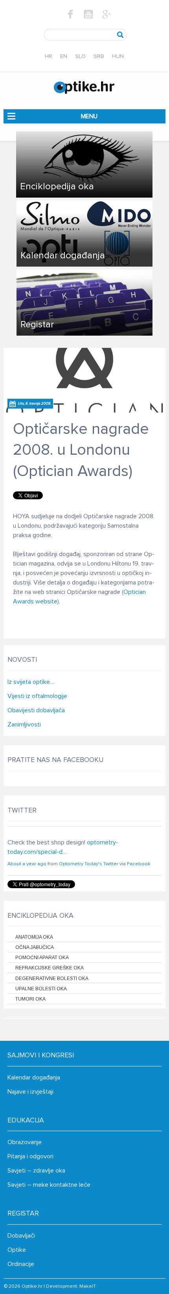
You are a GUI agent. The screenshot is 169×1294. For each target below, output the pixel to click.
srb (99, 56)
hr (48, 56)
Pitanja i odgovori (30, 1156)
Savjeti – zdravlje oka (36, 1170)
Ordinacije (20, 1264)
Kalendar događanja (33, 1077)
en (63, 56)
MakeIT (87, 1286)
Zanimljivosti (24, 724)
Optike (16, 1250)
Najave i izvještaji (30, 1092)
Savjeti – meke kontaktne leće (48, 1185)
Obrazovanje (24, 1142)
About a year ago (26, 863)
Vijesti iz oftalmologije (37, 696)
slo (80, 56)
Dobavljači (21, 1235)
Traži (120, 35)
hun (118, 56)
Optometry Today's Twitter (88, 863)
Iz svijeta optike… (30, 682)
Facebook (139, 863)
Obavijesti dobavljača (36, 710)
